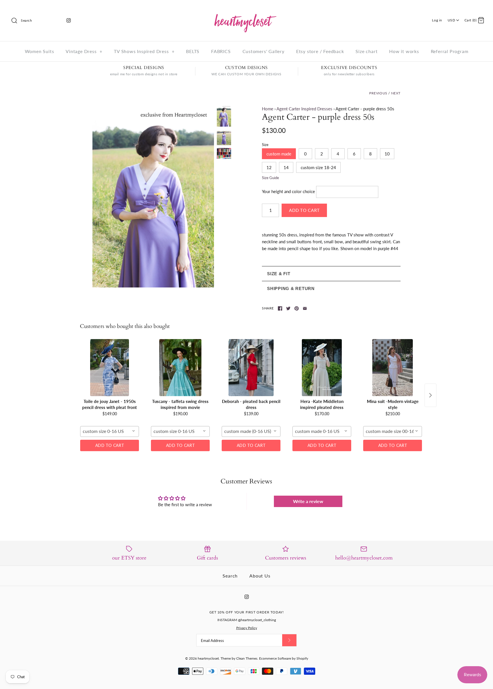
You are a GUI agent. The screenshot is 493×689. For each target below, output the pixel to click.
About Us (259, 575)
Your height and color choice (288, 191)
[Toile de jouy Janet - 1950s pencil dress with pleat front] (109, 367)
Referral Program (449, 51)
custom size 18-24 (318, 167)
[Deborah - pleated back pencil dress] (251, 367)
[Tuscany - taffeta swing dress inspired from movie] (180, 367)
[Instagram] (68, 20)
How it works (404, 51)
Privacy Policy (246, 628)
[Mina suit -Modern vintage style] (392, 367)
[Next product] (431, 395)
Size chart (366, 51)
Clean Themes (246, 658)
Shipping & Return (291, 288)
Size (265, 144)
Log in (437, 20)
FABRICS (221, 51)
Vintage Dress (84, 51)
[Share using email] (305, 308)
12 (269, 167)
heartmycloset (208, 658)
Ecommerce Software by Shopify (283, 658)
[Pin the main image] (296, 308)
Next (396, 93)
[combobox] (109, 431)
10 (387, 153)
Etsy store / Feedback (320, 51)
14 (286, 167)
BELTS (192, 51)
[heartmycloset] (246, 9)
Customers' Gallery (263, 51)
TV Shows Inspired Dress (144, 51)
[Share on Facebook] (280, 308)
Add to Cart (109, 445)
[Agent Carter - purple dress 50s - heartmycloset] (153, 196)
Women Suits (39, 51)
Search (230, 575)
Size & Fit (278, 273)
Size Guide (270, 178)
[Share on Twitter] (288, 308)
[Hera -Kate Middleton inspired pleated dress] (321, 367)
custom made (278, 153)
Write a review (308, 501)
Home (267, 108)
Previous (378, 93)
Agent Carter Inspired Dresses (304, 108)
